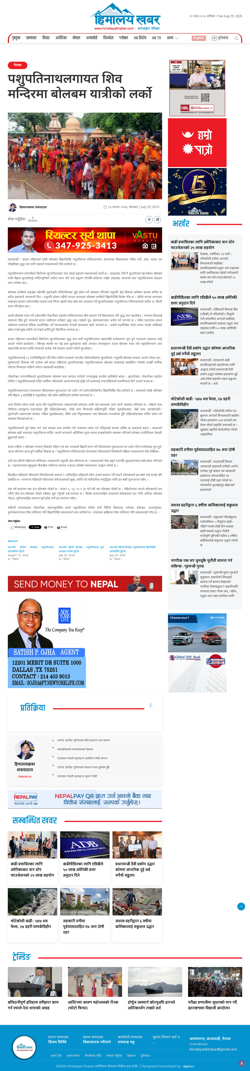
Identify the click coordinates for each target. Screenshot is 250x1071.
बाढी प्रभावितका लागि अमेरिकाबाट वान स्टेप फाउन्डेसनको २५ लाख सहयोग (32, 870)
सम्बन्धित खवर (34, 821)
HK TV (156, 38)
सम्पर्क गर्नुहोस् (114, 1056)
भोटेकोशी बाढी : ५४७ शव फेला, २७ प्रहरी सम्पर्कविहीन (31, 924)
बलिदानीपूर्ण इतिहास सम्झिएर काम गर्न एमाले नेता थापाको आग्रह (33, 1005)
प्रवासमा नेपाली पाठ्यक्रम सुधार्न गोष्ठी (77, 776)
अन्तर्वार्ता (91, 38)
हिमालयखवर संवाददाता (33, 207)
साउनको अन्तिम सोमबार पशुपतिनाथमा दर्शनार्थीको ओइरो (31, 549)
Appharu (188, 1066)
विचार (46, 38)
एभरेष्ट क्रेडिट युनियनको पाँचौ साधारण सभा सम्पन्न (83, 740)
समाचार (31, 38)
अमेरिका (61, 38)
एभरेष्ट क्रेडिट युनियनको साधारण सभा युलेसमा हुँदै (83, 767)
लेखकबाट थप (24, 777)
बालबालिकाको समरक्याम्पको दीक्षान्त (75, 749)
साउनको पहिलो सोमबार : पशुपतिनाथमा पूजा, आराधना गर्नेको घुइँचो (82, 549)
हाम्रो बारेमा (73, 1056)
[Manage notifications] (242, 1063)
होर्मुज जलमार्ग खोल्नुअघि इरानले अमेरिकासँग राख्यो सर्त (151, 1005)
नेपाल (76, 38)
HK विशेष (140, 38)
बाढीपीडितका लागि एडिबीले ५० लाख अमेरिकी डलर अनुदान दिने (83, 870)
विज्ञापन (131, 1056)
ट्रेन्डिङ (21, 957)
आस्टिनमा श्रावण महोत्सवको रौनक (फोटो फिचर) (93, 1005)
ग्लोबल (123, 38)
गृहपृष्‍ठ (16, 38)
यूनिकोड (145, 1056)
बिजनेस (108, 38)
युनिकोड (223, 38)
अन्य (170, 38)
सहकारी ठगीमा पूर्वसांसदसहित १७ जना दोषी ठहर (83, 927)
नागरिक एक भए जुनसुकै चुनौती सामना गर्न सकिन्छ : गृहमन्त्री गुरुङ (201, 563)
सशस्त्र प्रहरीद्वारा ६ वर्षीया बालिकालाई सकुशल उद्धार (134, 924)
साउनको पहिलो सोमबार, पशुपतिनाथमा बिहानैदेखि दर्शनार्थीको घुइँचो (132, 549)
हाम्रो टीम (56, 1056)
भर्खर (181, 224)
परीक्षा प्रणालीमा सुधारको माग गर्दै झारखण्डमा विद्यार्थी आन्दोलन (212, 1005)
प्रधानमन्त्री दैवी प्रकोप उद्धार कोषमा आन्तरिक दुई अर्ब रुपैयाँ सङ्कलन (135, 870)
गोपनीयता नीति (93, 1056)
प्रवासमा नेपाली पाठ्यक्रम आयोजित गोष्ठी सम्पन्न (82, 758)
